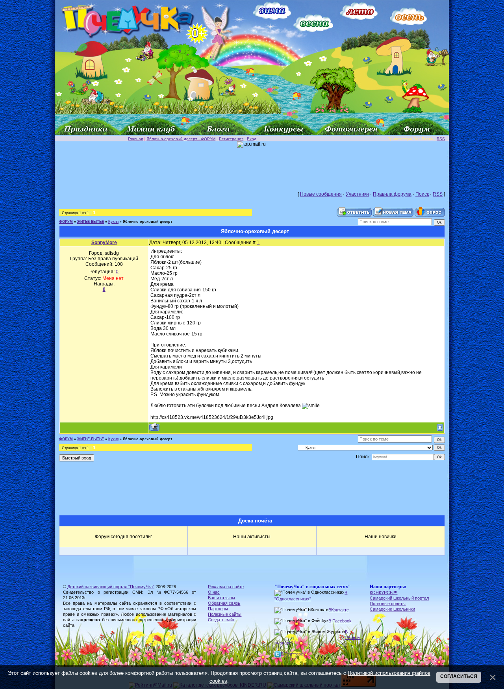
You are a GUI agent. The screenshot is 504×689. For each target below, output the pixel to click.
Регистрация (231, 139)
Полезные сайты (224, 614)
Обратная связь (224, 603)
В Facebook (340, 621)
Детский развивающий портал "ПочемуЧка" (110, 586)
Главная (135, 139)
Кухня (113, 222)
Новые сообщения (321, 194)
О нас (214, 592)
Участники (357, 194)
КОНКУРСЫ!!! (383, 592)
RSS (441, 139)
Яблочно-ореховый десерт (147, 222)
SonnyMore (104, 242)
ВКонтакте (338, 610)
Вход (251, 139)
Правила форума (392, 194)
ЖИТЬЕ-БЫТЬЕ (90, 222)
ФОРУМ (66, 222)
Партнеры (218, 608)
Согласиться (458, 676)
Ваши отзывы (221, 597)
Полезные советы (388, 603)
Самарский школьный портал (399, 598)
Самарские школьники (392, 609)
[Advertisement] (252, 165)
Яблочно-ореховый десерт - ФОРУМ (180, 139)
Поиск (422, 194)
